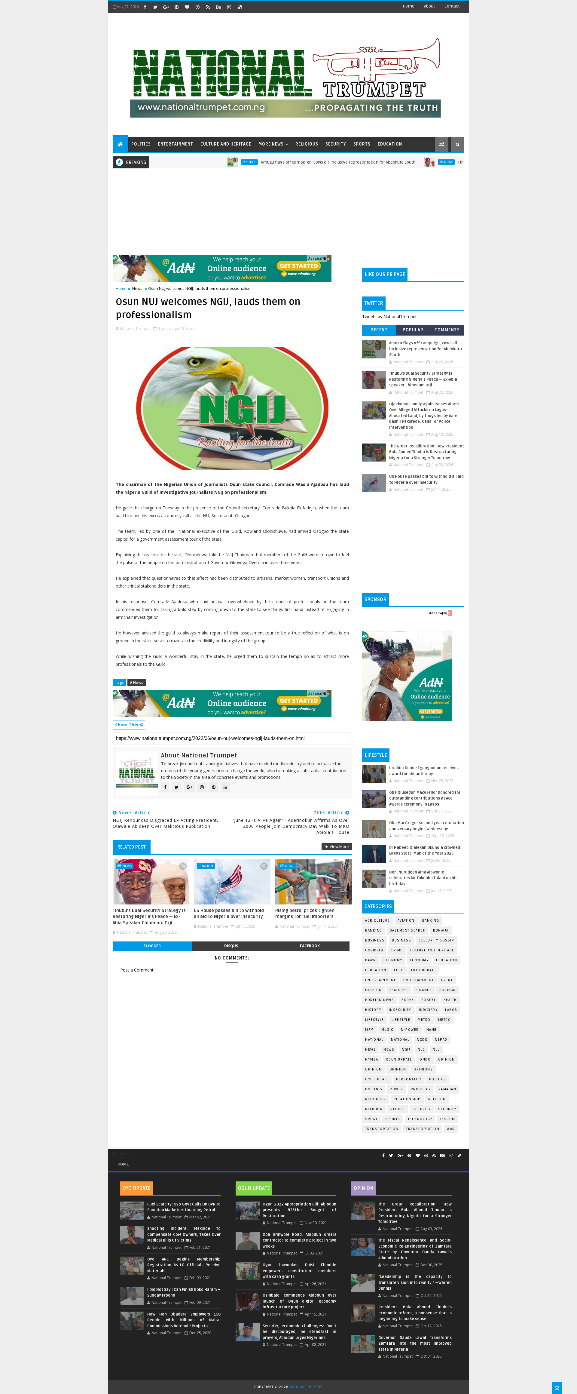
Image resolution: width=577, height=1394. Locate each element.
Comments (447, 330)
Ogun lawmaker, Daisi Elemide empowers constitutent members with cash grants (299, 1271)
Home (408, 6)
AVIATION (406, 920)
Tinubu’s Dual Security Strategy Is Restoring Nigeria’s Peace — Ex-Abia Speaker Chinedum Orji (149, 917)
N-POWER (410, 1029)
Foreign (206, 866)
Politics (213, 162)
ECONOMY (419, 960)
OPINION (397, 1069)
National (374, 1039)
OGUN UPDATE (399, 1059)
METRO (444, 1020)
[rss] (207, 6)
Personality (409, 1079)
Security (422, 1109)
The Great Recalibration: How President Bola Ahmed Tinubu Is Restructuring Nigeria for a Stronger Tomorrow (426, 452)
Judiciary (428, 1010)
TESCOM (447, 1119)
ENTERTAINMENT (175, 144)
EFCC (399, 970)
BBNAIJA (441, 930)
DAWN (370, 960)
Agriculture (377, 920)
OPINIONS (423, 1069)
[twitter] (155, 6)
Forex (407, 1000)
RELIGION (374, 1109)
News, (190, 328)
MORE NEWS (271, 144)
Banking (430, 920)
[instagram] (229, 6)
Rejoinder (375, 1099)
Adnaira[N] (317, 258)
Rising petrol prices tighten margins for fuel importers (304, 913)
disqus (231, 945)
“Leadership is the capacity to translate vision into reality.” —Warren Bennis (415, 1282)
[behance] (218, 6)
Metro (424, 1020)
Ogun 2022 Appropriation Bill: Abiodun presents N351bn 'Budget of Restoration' (299, 1210)
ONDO (425, 1059)
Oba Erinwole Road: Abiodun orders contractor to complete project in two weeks (299, 1240)
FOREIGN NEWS (379, 1000)
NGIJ (406, 1049)
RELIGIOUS (306, 144)
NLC (421, 1049)
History (373, 1010)
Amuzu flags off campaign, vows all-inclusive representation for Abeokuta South (301, 162)
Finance (424, 990)
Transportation (381, 1129)
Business (374, 940)
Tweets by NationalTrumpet (389, 316)
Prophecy (421, 1089)
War (451, 1129)
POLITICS (141, 144)
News (412, 162)
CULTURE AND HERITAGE (225, 144)
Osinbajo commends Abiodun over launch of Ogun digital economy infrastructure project (299, 1301)
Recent (379, 330)
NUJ (436, 1049)
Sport (371, 1119)
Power (396, 1089)
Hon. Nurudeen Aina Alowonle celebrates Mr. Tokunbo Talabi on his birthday (423, 878)
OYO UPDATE (377, 1079)
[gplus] (165, 6)
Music (387, 1029)
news (370, 1049)
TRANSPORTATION (422, 1129)
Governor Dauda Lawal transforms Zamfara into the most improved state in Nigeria (415, 1343)
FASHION (373, 990)
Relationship (407, 1099)
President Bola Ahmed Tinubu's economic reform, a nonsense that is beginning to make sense (415, 1313)
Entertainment (380, 980)
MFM (369, 1029)
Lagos (451, 1010)
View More (339, 846)
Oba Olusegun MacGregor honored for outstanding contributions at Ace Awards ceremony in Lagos (424, 798)
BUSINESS (401, 940)
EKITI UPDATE (423, 970)
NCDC (422, 1039)
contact (451, 6)
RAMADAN (447, 1089)
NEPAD (441, 1039)
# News (136, 682)
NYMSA (371, 1059)
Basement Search (408, 930)
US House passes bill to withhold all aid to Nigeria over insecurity (229, 913)
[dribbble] (197, 6)
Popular (413, 330)
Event (447, 980)
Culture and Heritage (432, 950)
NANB (431, 1029)
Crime (397, 950)
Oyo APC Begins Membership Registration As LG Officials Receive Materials (184, 1265)
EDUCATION (390, 144)
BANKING (373, 930)
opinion (446, 1059)
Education (446, 960)
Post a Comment (137, 970)
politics (437, 1079)
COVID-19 (374, 950)
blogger (152, 945)
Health (450, 1000)
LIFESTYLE (401, 1020)
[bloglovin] (186, 6)
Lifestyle (374, 1020)
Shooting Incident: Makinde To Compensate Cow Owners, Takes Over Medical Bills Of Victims (184, 1234)
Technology (420, 1119)
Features (398, 990)
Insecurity (400, 1010)
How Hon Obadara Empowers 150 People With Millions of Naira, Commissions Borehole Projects (184, 1320)
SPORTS (362, 144)
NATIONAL (400, 1039)
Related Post (132, 847)
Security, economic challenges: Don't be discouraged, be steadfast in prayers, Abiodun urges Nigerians (299, 1332)
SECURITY (335, 144)
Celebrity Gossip (436, 940)
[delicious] (239, 6)
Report (397, 1109)
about (429, 6)
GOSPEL (428, 1000)
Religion (437, 1099)
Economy (392, 960)
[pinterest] (176, 6)
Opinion (373, 1069)
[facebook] (144, 6)
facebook (310, 945)
